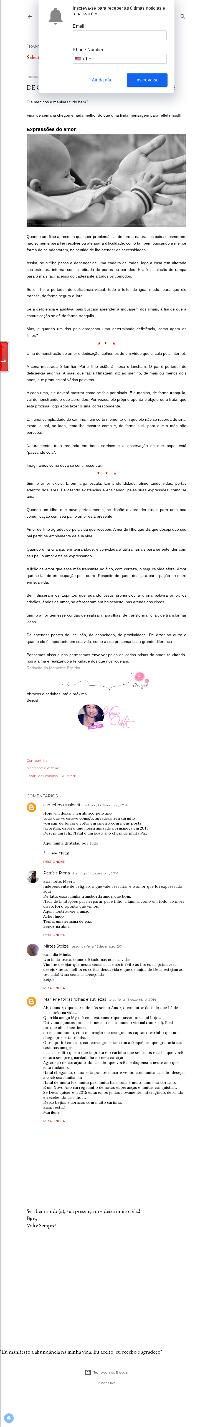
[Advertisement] (106, 1281)
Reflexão (53, 768)
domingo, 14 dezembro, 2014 (95, 873)
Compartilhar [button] (38, 760)
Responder (54, 861)
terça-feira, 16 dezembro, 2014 (132, 999)
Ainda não (102, 80)
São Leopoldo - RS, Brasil (56, 776)
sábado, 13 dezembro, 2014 (106, 805)
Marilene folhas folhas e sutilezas (74, 999)
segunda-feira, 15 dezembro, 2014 (98, 946)
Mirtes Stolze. (56, 946)
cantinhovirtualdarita (63, 804)
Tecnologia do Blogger (111, 1372)
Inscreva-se (147, 80)
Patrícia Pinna (56, 873)
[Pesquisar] (183, 15)
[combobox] (82, 58)
